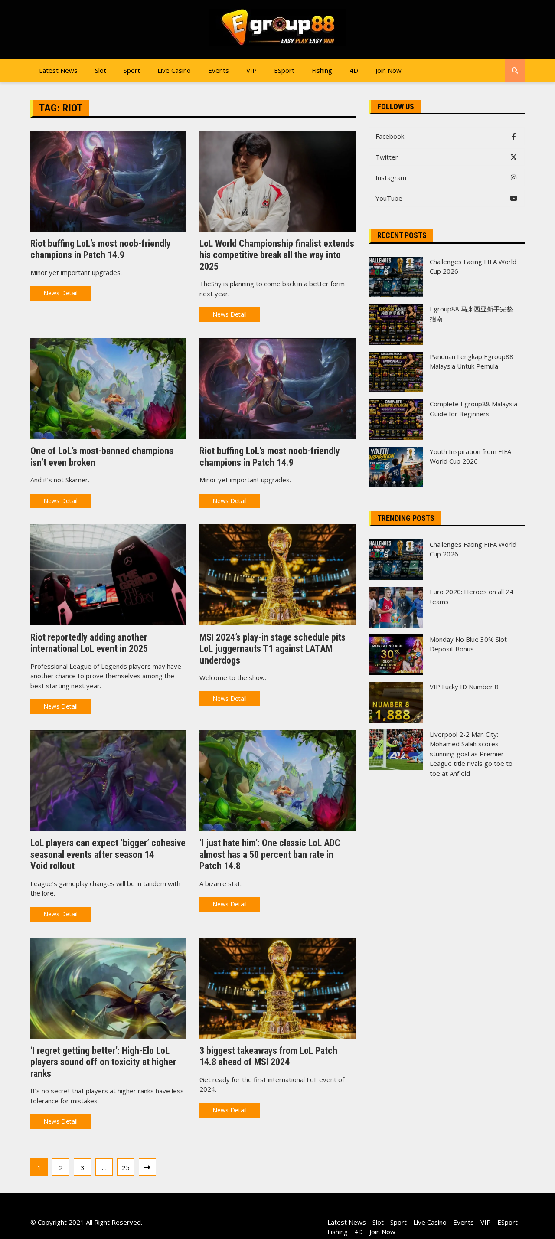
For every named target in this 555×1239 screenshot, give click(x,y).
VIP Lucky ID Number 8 (464, 686)
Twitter (386, 157)
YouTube (388, 198)
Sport (132, 70)
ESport (284, 70)
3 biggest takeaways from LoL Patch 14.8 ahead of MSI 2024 (268, 1056)
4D (353, 70)
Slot (100, 70)
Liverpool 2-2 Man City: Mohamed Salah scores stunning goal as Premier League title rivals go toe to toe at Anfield (471, 754)
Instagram (390, 177)
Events (218, 70)
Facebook (389, 136)
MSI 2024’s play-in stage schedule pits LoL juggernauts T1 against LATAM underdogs (272, 649)
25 (126, 1167)
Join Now (388, 70)
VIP (251, 70)
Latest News (58, 70)
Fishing (322, 70)
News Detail (60, 293)
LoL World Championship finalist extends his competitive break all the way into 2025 (276, 255)
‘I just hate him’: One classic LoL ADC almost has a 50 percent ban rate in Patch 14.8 (269, 854)
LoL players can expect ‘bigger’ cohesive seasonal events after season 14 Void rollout (108, 854)
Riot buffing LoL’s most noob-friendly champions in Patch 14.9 (100, 249)
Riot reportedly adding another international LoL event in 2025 (89, 643)
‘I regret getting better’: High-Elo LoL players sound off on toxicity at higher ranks (103, 1062)
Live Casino (174, 70)
